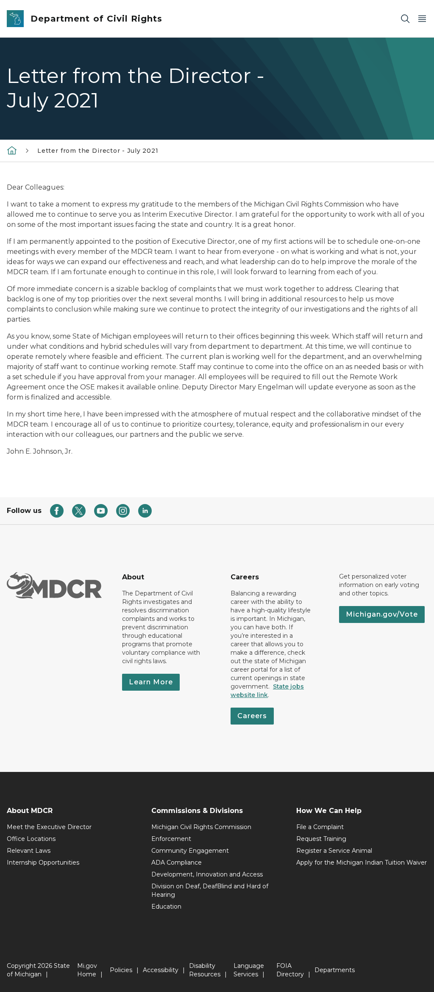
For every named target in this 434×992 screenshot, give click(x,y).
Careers (252, 716)
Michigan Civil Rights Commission (201, 827)
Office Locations (31, 839)
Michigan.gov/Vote (382, 614)
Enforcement (171, 839)
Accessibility (160, 970)
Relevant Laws (28, 850)
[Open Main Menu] (422, 19)
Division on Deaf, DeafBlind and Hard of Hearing (209, 890)
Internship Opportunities (43, 862)
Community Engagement (190, 850)
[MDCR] (12, 150)
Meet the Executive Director (49, 827)
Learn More (151, 682)
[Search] (405, 19)
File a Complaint (320, 827)
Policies (121, 970)
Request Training (321, 839)
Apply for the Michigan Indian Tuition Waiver (361, 862)
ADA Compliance (176, 862)
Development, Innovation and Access (207, 874)
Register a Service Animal (334, 850)
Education (166, 906)
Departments (334, 970)
